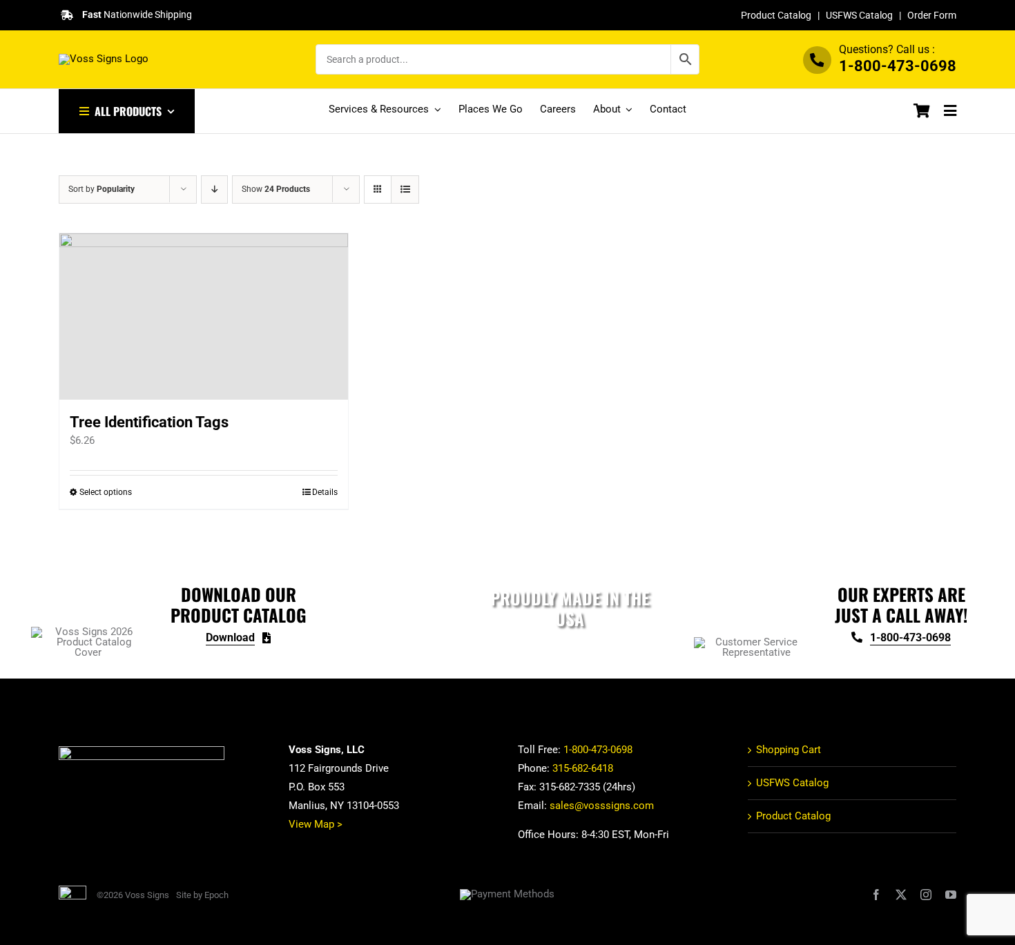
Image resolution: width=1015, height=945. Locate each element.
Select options (105, 492)
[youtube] (950, 894)
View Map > (315, 824)
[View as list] (405, 189)
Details (325, 492)
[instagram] (925, 894)
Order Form (931, 15)
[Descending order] (214, 189)
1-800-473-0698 (897, 66)
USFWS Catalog (859, 15)
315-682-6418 (582, 768)
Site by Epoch (202, 895)
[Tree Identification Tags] (203, 316)
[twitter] (901, 894)
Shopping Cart (788, 749)
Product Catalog (776, 15)
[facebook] (876, 894)
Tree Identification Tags (149, 422)
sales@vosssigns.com (602, 805)
